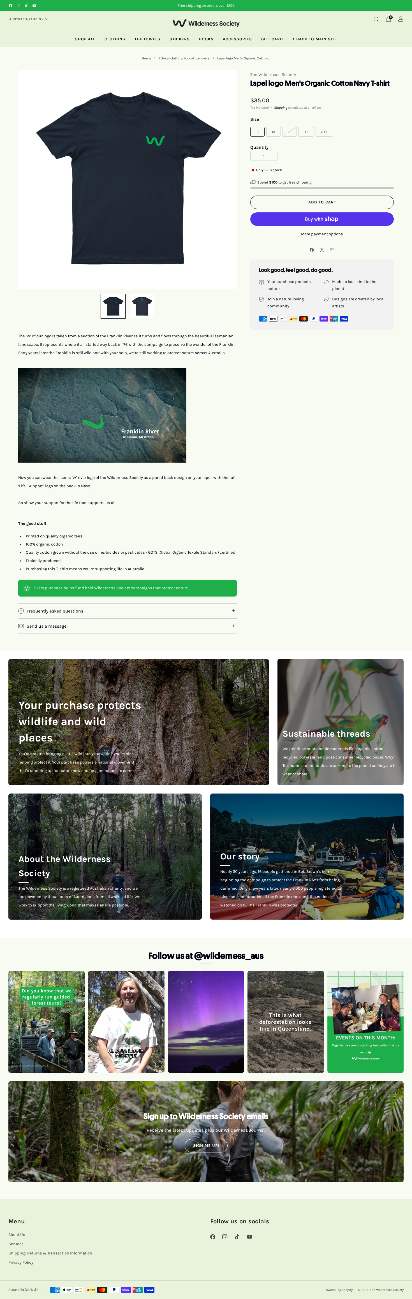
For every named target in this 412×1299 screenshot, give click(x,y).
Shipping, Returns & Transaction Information (50, 1253)
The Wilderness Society (273, 74)
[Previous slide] (29, 179)
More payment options (322, 234)
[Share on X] (322, 250)
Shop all (85, 39)
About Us (16, 1234)
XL (306, 132)
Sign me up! (206, 1145)
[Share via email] (332, 250)
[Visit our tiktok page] (26, 6)
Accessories (237, 39)
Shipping (280, 108)
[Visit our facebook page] (11, 6)
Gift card (272, 39)
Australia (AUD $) (26, 19)
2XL (324, 132)
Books (206, 39)
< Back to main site (314, 39)
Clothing (115, 39)
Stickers (180, 39)
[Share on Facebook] (312, 250)
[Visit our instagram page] (18, 6)
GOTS (153, 552)
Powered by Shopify (339, 1290)
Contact (15, 1244)
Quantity (259, 147)
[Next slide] (226, 179)
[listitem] (206, 6)
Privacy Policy (20, 1262)
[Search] (376, 19)
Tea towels (147, 39)
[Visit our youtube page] (34, 6)
